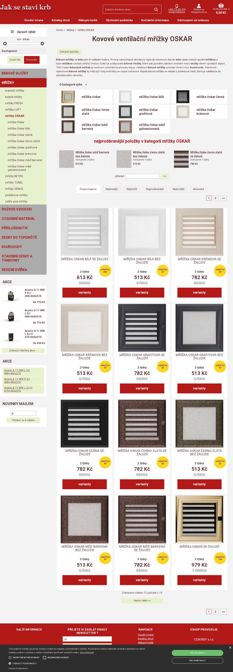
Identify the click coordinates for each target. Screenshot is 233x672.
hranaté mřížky (14, 90)
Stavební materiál (18, 219)
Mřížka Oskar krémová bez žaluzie (84, 356)
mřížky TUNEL (14, 182)
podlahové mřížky (16, 195)
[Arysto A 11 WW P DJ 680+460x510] (11, 296)
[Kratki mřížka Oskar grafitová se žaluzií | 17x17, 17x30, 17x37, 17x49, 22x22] (142, 328)
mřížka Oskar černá (210, 97)
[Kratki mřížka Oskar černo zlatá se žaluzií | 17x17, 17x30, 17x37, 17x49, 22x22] (142, 424)
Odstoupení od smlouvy (193, 20)
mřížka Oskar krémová (205, 111)
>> (223, 198)
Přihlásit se (199, 9)
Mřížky (8, 83)
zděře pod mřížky (16, 201)
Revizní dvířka (14, 270)
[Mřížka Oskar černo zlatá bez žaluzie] (124, 159)
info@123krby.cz (177, 12)
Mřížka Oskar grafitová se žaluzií (142, 356)
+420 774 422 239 (176, 9)
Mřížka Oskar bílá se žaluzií (84, 259)
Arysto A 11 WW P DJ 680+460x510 (35, 293)
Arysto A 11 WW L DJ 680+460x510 (35, 313)
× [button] (230, 647)
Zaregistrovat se (199, 12)
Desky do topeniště (19, 237)
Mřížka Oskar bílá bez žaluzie (142, 260)
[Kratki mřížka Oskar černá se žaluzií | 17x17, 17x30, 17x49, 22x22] (84, 424)
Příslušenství (14, 228)
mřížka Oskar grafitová (148, 111)
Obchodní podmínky (119, 20)
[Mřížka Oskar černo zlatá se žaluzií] (181, 159)
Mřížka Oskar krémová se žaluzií (199, 260)
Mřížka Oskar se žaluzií (199, 546)
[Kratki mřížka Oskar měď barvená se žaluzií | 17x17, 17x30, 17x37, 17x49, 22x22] (142, 519)
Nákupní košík (87, 20)
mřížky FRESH (14, 103)
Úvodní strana (33, 20)
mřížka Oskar (91, 97)
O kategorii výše (70, 84)
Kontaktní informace (155, 20)
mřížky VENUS (14, 188)
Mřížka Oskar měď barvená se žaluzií (142, 548)
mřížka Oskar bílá (151, 97)
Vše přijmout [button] (197, 653)
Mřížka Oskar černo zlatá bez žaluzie (199, 452)
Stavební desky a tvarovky (17, 258)
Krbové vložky (15, 73)
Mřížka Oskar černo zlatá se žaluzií (142, 452)
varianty (84, 292)
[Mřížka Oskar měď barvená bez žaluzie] (66, 159)
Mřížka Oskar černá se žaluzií (84, 452)
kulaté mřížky (13, 97)
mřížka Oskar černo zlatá (96, 111)
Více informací (87, 652)
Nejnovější (178, 189)
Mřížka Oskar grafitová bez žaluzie (199, 356)
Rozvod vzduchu (17, 209)
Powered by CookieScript (18, 668)
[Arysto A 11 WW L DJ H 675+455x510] (11, 337)
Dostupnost (9, 51)
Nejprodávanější (155, 189)
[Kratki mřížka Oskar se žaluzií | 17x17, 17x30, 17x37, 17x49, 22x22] (199, 519)
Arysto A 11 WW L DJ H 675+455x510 (35, 334)
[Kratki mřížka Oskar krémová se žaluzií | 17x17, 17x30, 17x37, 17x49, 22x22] (199, 232)
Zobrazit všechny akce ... (23, 350)
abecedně (198, 189)
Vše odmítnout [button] (197, 661)
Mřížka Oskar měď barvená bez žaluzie (85, 548)
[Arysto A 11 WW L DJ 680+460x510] (11, 317)
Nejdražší (131, 189)
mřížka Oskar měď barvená (95, 127)
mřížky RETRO (14, 176)
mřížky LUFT (13, 109)
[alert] (116, 658)
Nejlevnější (112, 189)
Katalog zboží (61, 20)
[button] (79, 663)
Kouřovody (12, 247)
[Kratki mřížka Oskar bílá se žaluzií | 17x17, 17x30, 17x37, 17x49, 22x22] (84, 232)
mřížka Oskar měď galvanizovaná (152, 127)
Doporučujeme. (88, 189)
